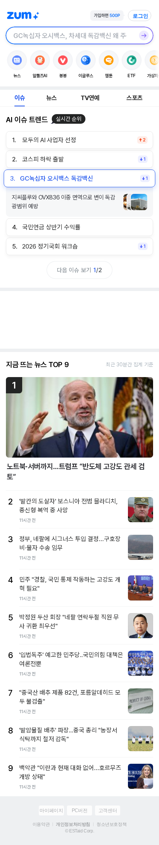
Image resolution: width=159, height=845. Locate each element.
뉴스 (51, 98)
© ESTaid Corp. (79, 831)
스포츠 (134, 98)
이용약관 (41, 824)
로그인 (140, 16)
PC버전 (79, 810)
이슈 (19, 98)
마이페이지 (51, 810)
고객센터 (107, 810)
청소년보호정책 (111, 824)
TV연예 (90, 98)
